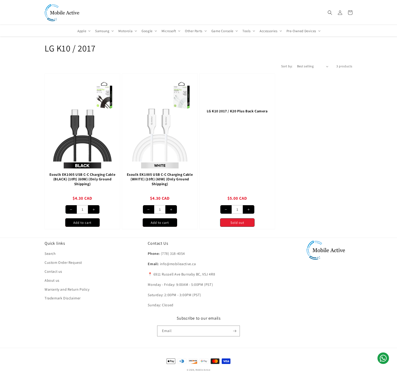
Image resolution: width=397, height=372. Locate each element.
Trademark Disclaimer (63, 298)
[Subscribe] (235, 331)
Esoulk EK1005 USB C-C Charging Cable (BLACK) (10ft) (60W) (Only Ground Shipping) (82, 179)
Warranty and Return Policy (67, 289)
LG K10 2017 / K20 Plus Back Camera (237, 111)
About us (52, 280)
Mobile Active (203, 369)
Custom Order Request (63, 262)
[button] (330, 13)
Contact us (53, 271)
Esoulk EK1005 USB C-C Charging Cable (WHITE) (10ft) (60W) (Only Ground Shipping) (160, 179)
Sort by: (286, 66)
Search (50, 253)
